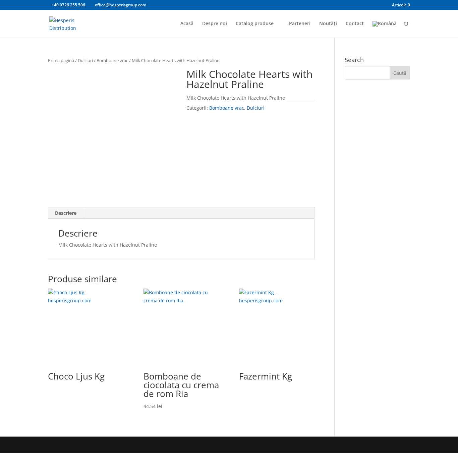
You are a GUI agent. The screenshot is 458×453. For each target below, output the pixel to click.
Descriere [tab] (65, 213)
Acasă (186, 24)
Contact (355, 24)
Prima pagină (61, 60)
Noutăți (328, 24)
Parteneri (299, 24)
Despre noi (214, 24)
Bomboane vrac (112, 60)
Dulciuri (85, 60)
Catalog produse (255, 24)
